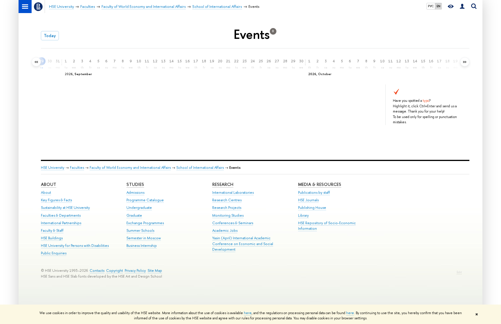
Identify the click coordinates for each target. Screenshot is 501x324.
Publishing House (312, 207)
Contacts (97, 270)
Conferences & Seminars (232, 222)
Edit (459, 272)
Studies (135, 184)
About (48, 184)
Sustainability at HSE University (65, 207)
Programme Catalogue (145, 200)
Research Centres (227, 200)
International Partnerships (61, 222)
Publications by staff (314, 192)
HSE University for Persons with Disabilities (75, 245)
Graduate (134, 215)
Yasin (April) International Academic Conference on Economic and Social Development (242, 244)
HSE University (52, 167)
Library (303, 215)
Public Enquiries (53, 253)
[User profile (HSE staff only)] (462, 6)
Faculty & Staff (52, 230)
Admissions (135, 192)
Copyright (114, 270)
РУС (431, 6)
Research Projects (226, 207)
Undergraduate (139, 207)
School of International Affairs (200, 167)
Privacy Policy (135, 270)
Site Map (155, 270)
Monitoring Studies (228, 215)
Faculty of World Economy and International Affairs (130, 167)
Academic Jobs (224, 230)
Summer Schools (140, 230)
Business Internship (141, 245)
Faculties (77, 167)
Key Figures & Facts (56, 200)
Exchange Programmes (145, 222)
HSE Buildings (52, 238)
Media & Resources (319, 184)
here (248, 313)
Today (50, 35)
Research (222, 184)
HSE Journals (308, 200)
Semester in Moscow (143, 238)
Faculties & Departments (61, 215)
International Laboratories (233, 192)
